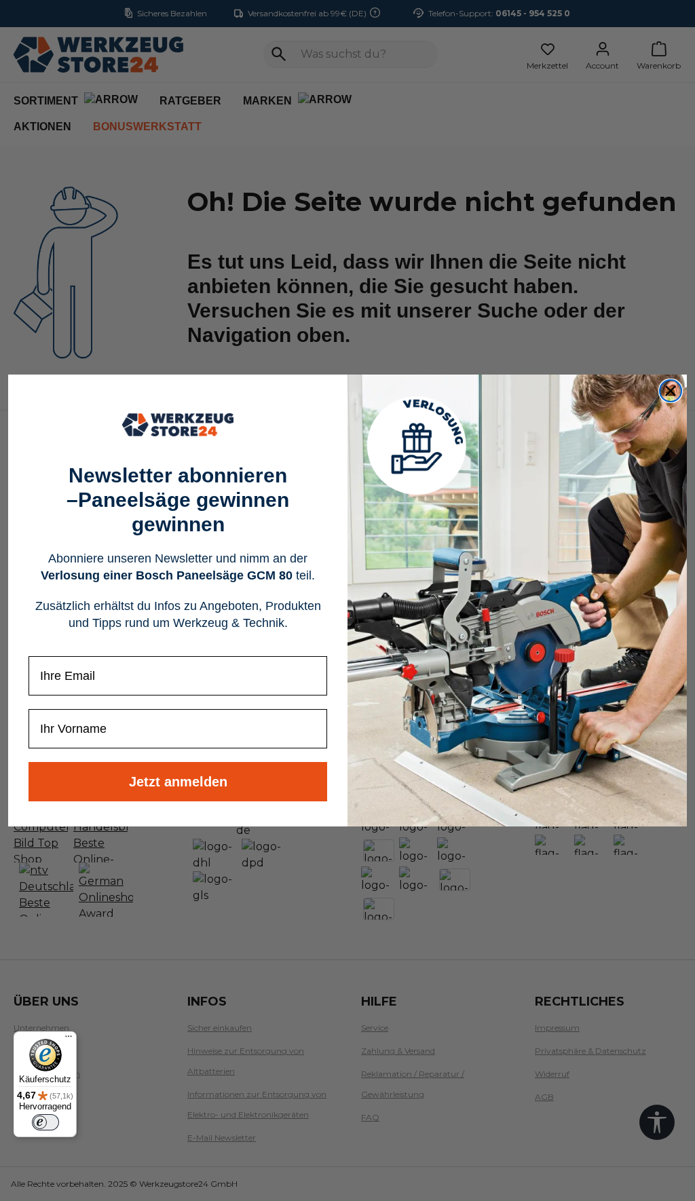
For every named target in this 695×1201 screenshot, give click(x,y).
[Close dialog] (670, 391)
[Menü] (68, 1039)
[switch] (45, 1122)
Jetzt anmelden (178, 781)
